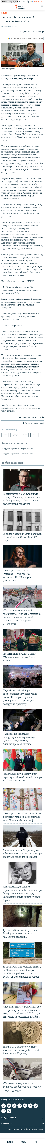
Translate (38, 2)
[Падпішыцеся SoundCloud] (30, 1105)
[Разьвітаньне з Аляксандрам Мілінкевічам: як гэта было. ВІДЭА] (22, 640)
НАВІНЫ (10, 1142)
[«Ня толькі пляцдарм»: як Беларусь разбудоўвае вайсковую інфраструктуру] (22, 1069)
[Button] (24, 31)
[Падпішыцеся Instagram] (35, 1105)
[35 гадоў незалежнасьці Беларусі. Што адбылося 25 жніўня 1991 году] (22, 520)
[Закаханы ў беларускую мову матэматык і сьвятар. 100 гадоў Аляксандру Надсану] (22, 1033)
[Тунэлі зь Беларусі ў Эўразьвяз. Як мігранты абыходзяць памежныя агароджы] (22, 916)
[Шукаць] (36, 1142)
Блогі (4, 13)
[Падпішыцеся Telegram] (3, 1111)
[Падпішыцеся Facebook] (9, 1105)
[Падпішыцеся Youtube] (19, 1105)
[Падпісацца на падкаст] (25, 1105)
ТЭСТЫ (23, 1142)
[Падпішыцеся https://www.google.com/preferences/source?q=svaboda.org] (3, 1105)
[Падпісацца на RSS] (9, 1111)
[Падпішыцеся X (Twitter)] (14, 1105)
